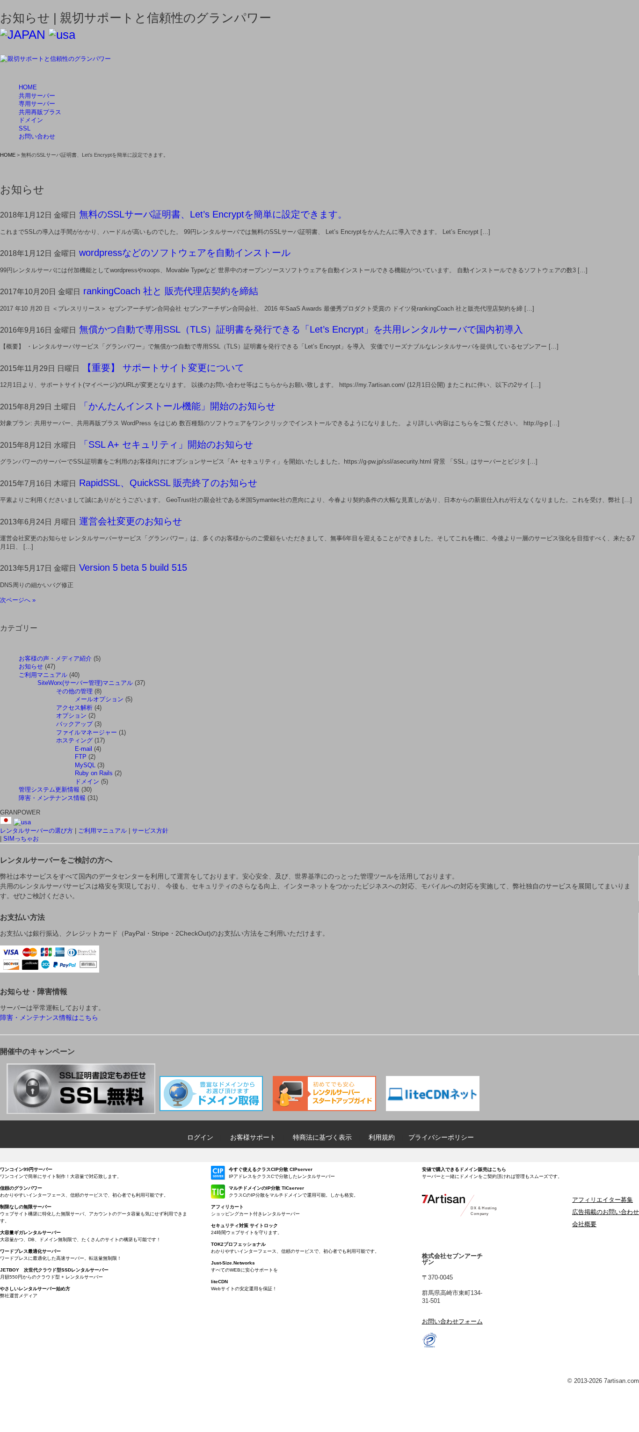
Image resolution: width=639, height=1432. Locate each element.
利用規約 (382, 1137)
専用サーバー (37, 103)
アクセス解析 (74, 707)
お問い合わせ (37, 136)
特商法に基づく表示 (322, 1137)
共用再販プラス (40, 112)
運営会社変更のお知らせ (130, 521)
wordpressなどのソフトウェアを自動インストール (184, 252)
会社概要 (584, 1224)
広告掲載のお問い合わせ (605, 1211)
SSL (24, 128)
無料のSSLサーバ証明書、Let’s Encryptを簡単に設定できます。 (213, 214)
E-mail (83, 748)
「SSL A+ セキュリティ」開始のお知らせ (166, 444)
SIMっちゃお (21, 838)
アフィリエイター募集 (602, 1199)
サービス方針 (150, 830)
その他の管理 (74, 691)
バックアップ (74, 723)
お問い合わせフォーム (452, 1321)
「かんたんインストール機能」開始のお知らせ (177, 406)
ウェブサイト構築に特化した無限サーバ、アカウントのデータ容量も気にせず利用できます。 (93, 1213)
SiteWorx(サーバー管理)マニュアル (85, 682)
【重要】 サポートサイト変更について (163, 368)
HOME (28, 87)
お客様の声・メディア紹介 (55, 658)
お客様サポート (253, 1137)
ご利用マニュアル (43, 674)
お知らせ (31, 666)
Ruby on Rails (94, 773)
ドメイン (31, 120)
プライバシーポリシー (441, 1137)
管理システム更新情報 (49, 789)
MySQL (85, 765)
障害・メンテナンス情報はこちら (49, 1017)
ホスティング (74, 740)
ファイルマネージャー (86, 732)
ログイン (200, 1137)
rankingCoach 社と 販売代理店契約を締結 (170, 291)
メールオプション (99, 699)
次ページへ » (18, 599)
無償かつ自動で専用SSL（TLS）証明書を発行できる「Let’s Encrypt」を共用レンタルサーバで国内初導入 (301, 329)
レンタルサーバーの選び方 (36, 830)
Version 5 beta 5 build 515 (133, 567)
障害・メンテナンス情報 (52, 797)
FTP (81, 756)
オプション (71, 715)
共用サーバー (37, 95)
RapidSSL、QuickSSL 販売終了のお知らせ (168, 483)
